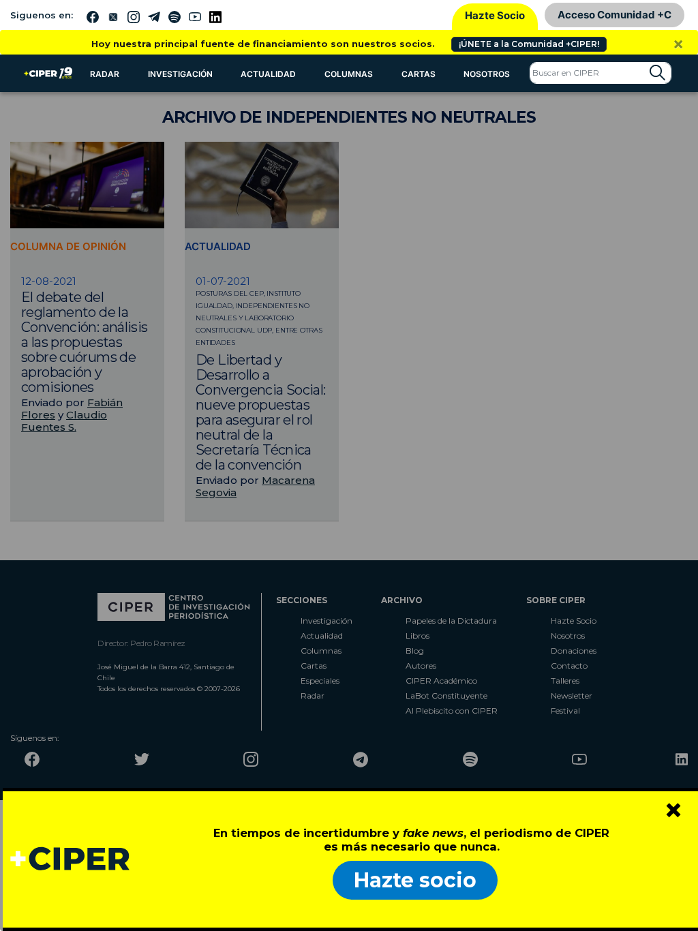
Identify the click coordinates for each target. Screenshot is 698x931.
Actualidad (268, 74)
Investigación (180, 74)
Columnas (348, 74)
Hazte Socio (495, 15)
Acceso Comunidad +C (614, 14)
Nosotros (487, 74)
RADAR (104, 74)
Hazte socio (415, 880)
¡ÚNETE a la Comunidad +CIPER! (529, 44)
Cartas (418, 74)
